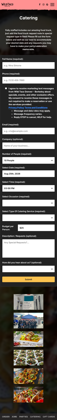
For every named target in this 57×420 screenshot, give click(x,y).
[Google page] (47, 4)
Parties (23, 416)
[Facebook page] (40, 4)
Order (6, 416)
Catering (35, 416)
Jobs (14, 416)
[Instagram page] (43, 4)
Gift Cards (49, 416)
